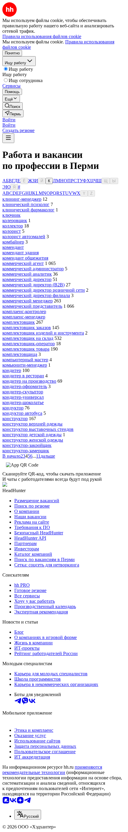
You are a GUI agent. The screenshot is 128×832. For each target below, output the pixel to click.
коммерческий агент (23, 263)
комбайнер (13, 241)
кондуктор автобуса (22, 413)
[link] (12, 106)
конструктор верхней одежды (32, 423)
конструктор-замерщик (25, 450)
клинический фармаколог (28, 209)
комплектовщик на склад (27, 338)
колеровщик (14, 220)
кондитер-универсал (23, 397)
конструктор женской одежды (32, 439)
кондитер (11, 370)
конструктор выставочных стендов (38, 429)
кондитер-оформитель (24, 386)
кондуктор (13, 407)
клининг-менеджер (21, 199)
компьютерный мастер (25, 359)
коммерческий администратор (33, 268)
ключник (11, 215)
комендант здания (20, 252)
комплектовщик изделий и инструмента (43, 332)
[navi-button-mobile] (8, 138)
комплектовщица (19, 354)
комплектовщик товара (25, 348)
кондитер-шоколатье (23, 402)
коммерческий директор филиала (36, 295)
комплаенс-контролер (24, 311)
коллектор (12, 225)
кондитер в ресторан (23, 375)
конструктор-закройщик (26, 445)
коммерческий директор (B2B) (33, 284)
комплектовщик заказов (26, 327)
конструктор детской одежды (32, 434)
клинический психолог (25, 204)
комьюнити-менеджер (24, 365)
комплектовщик (18, 322)
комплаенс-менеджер (23, 316)
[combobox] (27, 815)
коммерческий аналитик (27, 274)
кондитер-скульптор (22, 391)
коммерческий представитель (32, 306)
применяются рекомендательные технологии (52, 770)
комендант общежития (25, 257)
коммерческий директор (26, 279)
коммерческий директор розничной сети (43, 290)
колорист (11, 231)
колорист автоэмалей (23, 236)
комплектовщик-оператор (28, 343)
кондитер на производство (29, 381)
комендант (13, 247)
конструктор (15, 418)
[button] (8, 119)
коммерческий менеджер (27, 300)
